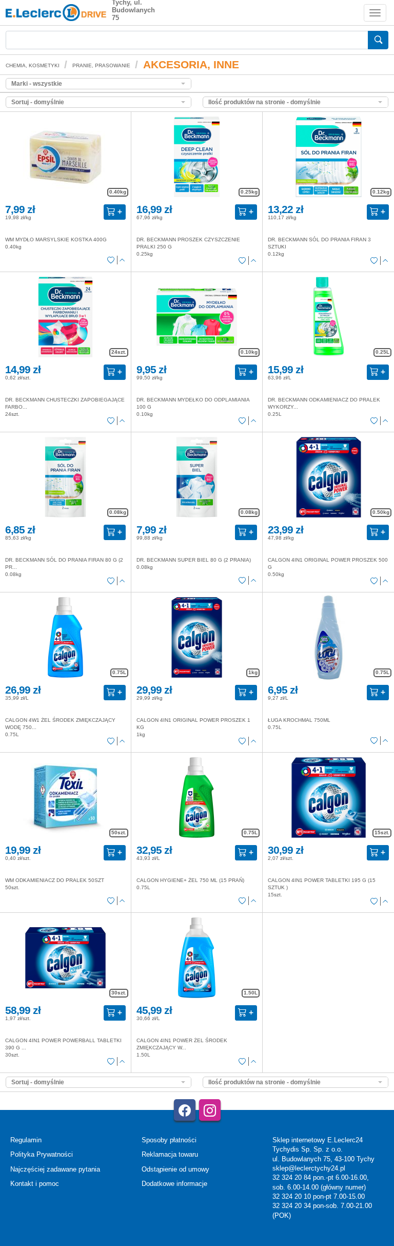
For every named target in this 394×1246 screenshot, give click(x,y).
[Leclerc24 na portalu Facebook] (184, 1110)
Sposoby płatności (169, 1140)
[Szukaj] (378, 40)
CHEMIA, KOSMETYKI (33, 65)
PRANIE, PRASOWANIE (101, 65)
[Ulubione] (110, 260)
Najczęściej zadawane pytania (55, 1169)
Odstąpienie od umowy (175, 1169)
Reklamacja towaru (170, 1154)
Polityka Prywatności (41, 1154)
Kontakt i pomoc (34, 1183)
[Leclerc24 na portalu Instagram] (210, 1110)
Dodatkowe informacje (174, 1183)
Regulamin (26, 1140)
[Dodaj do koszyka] (115, 212)
